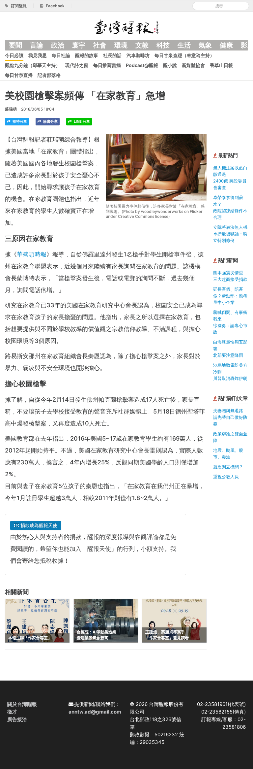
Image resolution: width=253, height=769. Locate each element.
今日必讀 (14, 55)
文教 (142, 45)
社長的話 (112, 55)
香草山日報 (221, 65)
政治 (57, 45)
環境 (120, 45)
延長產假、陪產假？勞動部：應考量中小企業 (230, 295)
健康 (226, 45)
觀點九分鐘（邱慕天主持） (32, 65)
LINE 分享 (81, 121)
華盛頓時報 (31, 254)
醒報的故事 (86, 55)
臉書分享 (50, 121)
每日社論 (61, 55)
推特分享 (19, 121)
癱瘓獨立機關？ (228, 466)
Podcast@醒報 (142, 65)
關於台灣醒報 (22, 704)
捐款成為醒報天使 (38, 525)
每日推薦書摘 (107, 65)
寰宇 (78, 45)
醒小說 (170, 65)
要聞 (15, 45)
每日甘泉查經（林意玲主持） (184, 55)
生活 (184, 45)
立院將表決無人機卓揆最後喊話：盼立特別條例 (230, 233)
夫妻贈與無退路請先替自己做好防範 (230, 417)
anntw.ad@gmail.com (95, 712)
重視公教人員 (226, 476)
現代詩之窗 (76, 65)
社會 (99, 45)
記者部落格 (49, 75)
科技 (163, 45)
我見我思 (37, 55)
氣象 (205, 45)
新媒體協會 (193, 65)
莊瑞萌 (11, 109)
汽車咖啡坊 (138, 55)
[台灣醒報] (126, 26)
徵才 (12, 712)
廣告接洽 (17, 719)
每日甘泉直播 (19, 75)
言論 (36, 45)
